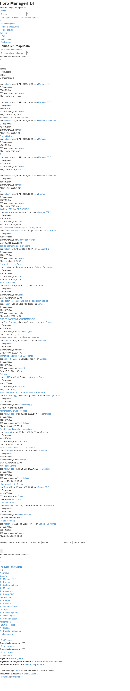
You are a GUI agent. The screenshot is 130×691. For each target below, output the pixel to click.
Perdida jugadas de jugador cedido (16, 429)
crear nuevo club (7, 502)
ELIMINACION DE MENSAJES (14, 117)
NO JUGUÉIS (6, 135)
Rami (5, 487)
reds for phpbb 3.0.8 (34, 664)
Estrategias (5, 374)
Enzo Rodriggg (10, 322)
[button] (0, 65)
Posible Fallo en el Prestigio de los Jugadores (20, 227)
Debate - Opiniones (47, 120)
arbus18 (7, 358)
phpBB (19, 670)
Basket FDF (43, 487)
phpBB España (31, 673)
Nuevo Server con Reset (11, 264)
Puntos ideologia (7, 520)
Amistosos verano (8, 465)
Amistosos (48, 468)
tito (4, 267)
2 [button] (0, 62)
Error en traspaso (7, 282)
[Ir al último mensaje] (35, 239)
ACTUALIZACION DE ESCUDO (14, 209)
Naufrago (7, 450)
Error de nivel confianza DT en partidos (17, 447)
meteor (6, 83)
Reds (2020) (17, 658)
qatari (6, 212)
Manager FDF (44, 83)
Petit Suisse (8, 413)
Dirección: (67, 542)
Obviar (3, 10)
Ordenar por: (36, 542)
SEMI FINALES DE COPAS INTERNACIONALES (22, 392)
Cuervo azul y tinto (11, 230)
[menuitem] (0, 20)
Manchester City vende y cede (13, 410)
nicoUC (6, 377)
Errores (41, 193)
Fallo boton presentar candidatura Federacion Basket (24, 300)
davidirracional (10, 505)
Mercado (42, 138)
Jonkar (6, 285)
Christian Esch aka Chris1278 (48, 661)
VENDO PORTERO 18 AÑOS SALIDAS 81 (19, 337)
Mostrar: (4, 542)
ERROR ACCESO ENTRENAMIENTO (17, 319)
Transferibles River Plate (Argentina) (16, 355)
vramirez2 (7, 432)
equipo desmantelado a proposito (15, 245)
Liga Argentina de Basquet (12, 484)
